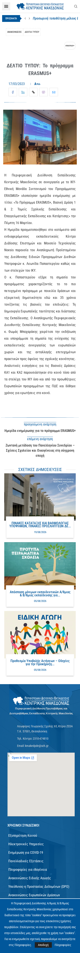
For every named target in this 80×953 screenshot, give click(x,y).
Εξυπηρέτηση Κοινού (22, 836)
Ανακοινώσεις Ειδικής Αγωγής (29, 878)
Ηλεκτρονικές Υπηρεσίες (26, 844)
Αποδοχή (43, 945)
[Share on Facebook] (13, 92)
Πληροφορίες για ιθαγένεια (27, 870)
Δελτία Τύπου (32, 32)
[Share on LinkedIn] (23, 92)
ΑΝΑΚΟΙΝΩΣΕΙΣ (14, 32)
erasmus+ (69, 45)
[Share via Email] (53, 92)
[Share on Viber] (43, 92)
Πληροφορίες (63, 944)
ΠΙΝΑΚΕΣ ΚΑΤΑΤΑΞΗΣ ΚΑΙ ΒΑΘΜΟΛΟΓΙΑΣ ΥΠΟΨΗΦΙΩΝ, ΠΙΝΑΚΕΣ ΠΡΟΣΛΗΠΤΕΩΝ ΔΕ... (40, 524)
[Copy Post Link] (33, 92)
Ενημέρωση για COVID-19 (25, 853)
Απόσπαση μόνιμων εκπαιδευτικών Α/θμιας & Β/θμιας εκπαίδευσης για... (40, 593)
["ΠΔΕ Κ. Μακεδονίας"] (41, 701)
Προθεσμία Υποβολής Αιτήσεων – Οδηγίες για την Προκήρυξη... (40, 662)
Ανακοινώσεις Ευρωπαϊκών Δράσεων (34, 895)
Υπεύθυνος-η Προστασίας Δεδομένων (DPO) (38, 887)
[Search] (76, 6)
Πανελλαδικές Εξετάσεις (26, 861)
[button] (25, 18)
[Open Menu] (6, 6)
